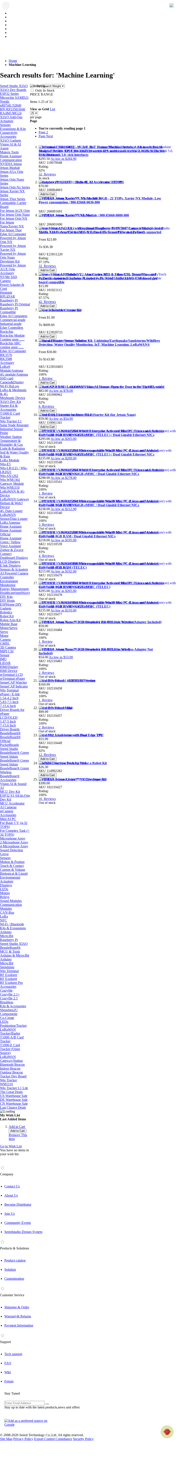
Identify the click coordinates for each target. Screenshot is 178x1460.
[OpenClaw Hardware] (167, 1431)
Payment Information (18, 1325)
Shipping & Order (16, 1307)
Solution (10, 1269)
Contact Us (12, 1186)
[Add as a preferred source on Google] (28, 1423)
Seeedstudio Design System (23, 1232)
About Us (11, 1195)
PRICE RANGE (41, 94)
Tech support (13, 1354)
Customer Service (12, 1295)
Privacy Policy (23, 1439)
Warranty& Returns (17, 1316)
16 (47, 799)
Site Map (6, 1439)
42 (47, 301)
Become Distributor (17, 1204)
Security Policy (83, 1439)
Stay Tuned (12, 1393)
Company (6, 1174)
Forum (8, 1381)
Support (5, 1342)
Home (13, 61)
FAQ (7, 1363)
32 (47, 174)
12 (47, 754)
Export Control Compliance (53, 1439)
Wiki (7, 1372)
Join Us (9, 1213)
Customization (14, 1278)
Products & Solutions (14, 1248)
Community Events (17, 1223)
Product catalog (15, 1260)
